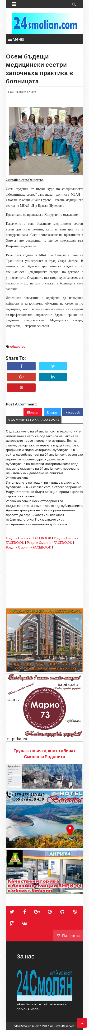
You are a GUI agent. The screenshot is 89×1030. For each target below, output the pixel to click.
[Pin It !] (21, 388)
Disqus (52, 412)
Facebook (73, 412)
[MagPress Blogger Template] (44, 23)
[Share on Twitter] (53, 366)
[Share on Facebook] (21, 366)
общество (17, 346)
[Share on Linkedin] (53, 377)
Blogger (33, 412)
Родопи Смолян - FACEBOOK (28, 538)
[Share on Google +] (21, 377)
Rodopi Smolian (21, 1026)
